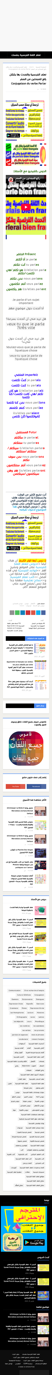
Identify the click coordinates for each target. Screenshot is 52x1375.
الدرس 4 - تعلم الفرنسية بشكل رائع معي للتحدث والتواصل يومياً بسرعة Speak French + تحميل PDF (20, 964)
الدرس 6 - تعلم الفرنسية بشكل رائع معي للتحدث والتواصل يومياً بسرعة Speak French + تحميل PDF (20, 922)
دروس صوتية (27, 1101)
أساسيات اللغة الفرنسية (36, 1044)
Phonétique (39, 1021)
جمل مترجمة (28, 1088)
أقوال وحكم (18, 1052)
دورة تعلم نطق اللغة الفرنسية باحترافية (31, 1119)
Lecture (30, 1013)
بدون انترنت (15, 1354)
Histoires (40, 1013)
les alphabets (38, 1026)
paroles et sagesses (20, 1035)
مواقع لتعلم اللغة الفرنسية (35, 1176)
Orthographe (22, 1017)
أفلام (29, 1048)
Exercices (40, 1004)
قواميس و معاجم (21, 1145)
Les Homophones (17, 1013)
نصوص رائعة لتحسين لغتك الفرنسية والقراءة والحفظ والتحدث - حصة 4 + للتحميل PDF (20, 824)
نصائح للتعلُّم (19, 1185)
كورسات (13, 1168)
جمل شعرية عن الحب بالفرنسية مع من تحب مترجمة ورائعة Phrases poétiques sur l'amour (19, 864)
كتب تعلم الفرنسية (22, 577)
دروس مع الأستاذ (38, 606)
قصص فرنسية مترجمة (19, 1137)
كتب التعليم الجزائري (37, 1154)
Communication (15, 990)
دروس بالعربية (39, 1101)
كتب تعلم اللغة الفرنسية (23, 1159)
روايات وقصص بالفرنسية (36, 1123)
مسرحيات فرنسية (38, 1172)
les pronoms (39, 1030)
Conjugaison (39, 995)
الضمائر (42, 1066)
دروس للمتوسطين (38, 1110)
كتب (22, 1150)
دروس (27, 604)
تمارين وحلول (40, 1088)
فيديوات (28, 606)
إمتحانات (41, 1061)
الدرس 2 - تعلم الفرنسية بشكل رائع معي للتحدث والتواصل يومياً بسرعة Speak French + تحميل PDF (20, 1281)
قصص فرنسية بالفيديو (37, 1137)
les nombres (25, 1026)
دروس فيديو (15, 1101)
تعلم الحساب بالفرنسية (36, 1079)
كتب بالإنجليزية (22, 1154)
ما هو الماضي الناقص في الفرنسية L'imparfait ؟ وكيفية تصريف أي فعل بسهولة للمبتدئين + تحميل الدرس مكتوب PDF (19, 649)
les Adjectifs (18, 1021)
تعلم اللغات (22, 1079)
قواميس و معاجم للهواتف (35, 1150)
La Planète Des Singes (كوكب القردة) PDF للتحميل (21, 851)
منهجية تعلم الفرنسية (14, 1172)
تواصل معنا (8, 1364)
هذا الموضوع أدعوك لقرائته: (29, 508)
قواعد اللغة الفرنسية (37, 1145)
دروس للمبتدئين (18, 604)
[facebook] (36, 786)
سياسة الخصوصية (15, 1360)
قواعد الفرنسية (27, 570)
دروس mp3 (40, 1097)
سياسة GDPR (27, 1364)
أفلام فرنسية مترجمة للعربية (35, 1052)
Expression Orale (16, 1004)
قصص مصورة (22, 1141)
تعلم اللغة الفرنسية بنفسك (26, 55)
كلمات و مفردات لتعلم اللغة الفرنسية (32, 1168)
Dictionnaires (27, 999)
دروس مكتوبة (23, 1110)
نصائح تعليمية (32, 580)
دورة (14, 1110)
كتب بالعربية (11, 1154)
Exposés (29, 1004)
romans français (38, 1039)
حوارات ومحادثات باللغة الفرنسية (33, 1092)
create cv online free (26, 1367)
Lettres (41, 1017)
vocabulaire (23, 1039)
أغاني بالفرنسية (39, 1048)
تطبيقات (28, 1070)
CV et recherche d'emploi (34, 990)
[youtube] (15, 786)
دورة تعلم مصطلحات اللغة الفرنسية (32, 1114)
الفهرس (18, 1364)
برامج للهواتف (39, 1070)
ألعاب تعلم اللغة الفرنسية (35, 1057)
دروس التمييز (28, 1097)
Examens (15, 999)
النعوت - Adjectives (29, 1066)
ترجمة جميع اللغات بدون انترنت (33, 1360)
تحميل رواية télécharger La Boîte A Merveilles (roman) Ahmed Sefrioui (20, 810)
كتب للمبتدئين (39, 1163)
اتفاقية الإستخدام (41, 1364)
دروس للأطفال (39, 1106)
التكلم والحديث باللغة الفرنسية (17, 1061)
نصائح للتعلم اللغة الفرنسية (35, 1185)
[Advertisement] (26, 25)
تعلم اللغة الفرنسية (21, 1083)
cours (31, 67)
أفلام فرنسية (19, 1048)
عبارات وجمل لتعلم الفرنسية (35, 1128)
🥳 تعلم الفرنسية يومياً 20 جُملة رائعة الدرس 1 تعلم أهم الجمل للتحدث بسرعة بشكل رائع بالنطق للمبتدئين (19, 1295)
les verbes (26, 1030)
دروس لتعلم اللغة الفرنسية (30, 565)
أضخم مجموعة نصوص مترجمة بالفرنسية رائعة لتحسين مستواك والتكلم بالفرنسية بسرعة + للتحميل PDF (21, 880)
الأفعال (32, 604)
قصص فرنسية (39, 1132)
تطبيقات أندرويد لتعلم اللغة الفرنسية (32, 1075)
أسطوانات (21, 1044)
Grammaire (14, 1008)
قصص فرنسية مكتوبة (37, 1141)
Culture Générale (24, 995)
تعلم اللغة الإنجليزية (37, 1083)
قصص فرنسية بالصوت (24, 1132)
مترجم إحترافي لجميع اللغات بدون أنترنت (26, 1357)
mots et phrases (37, 1035)
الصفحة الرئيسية (41, 67)
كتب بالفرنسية (39, 1159)
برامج (16, 1066)
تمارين (10, 1083)
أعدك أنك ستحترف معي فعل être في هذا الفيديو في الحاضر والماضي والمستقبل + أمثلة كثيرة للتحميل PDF (20, 684)
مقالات (27, 1172)
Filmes (24, 1008)
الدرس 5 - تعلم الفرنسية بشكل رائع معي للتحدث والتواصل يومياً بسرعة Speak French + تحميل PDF (20, 950)
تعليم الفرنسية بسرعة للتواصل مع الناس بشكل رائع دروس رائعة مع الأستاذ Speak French (21, 936)
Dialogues (40, 999)
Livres (32, 1017)
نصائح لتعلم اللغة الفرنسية (35, 1181)
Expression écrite (37, 1008)
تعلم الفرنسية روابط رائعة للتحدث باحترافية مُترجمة (21, 908)
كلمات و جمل (27, 1163)
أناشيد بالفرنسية (19, 1057)
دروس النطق (16, 1097)
